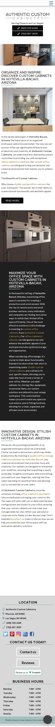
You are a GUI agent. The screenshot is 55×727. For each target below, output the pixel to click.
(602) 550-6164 (29, 28)
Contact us (28, 652)
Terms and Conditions (41, 720)
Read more (12, 200)
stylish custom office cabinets (30, 184)
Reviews (28, 663)
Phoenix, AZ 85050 (15, 614)
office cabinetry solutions (15, 161)
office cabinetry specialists (35, 494)
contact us (18, 519)
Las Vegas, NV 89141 (16, 618)
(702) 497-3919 (29, 33)
